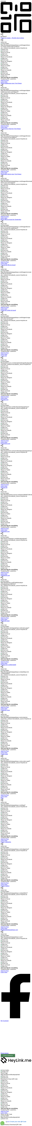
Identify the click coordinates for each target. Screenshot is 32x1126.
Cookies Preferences (8, 1055)
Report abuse (5, 1053)
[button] (16, 1039)
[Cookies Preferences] (2, 1123)
